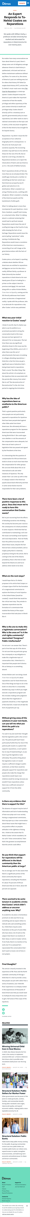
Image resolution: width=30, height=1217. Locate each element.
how (6, 268)
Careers (4, 1189)
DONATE (22, 3)
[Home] (6, 5)
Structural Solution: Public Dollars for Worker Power (14, 1092)
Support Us (18, 1182)
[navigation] (28, 3)
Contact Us (5, 1196)
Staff (3, 1186)
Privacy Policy (5, 1191)
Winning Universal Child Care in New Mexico (13, 1047)
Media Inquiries (6, 1201)
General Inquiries (6, 1198)
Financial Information (20, 1184)
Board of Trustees (6, 1184)
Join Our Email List (20, 1186)
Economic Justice (6, 1016)
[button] (3, 1009)
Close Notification (27, 1210)
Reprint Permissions (7, 1193)
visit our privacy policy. (8, 1214)
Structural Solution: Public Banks (14, 1137)
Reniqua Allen (21, 28)
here (13, 286)
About (3, 1182)
